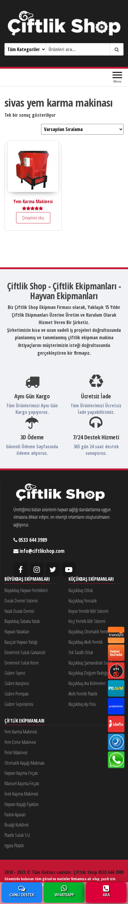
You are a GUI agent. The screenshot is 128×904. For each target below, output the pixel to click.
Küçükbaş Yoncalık (82, 600)
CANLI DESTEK (22, 895)
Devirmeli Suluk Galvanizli (24, 652)
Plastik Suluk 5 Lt (17, 835)
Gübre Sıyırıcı (14, 673)
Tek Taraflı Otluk (80, 652)
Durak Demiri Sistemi (21, 600)
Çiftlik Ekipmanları (24, 721)
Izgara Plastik (14, 845)
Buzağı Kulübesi (16, 824)
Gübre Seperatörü (18, 704)
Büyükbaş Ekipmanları (27, 579)
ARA (106, 895)
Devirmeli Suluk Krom (21, 663)
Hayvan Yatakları (16, 631)
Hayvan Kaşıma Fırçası (21, 773)
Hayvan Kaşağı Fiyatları (21, 804)
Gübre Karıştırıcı (16, 683)
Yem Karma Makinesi (20, 731)
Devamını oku (33, 217)
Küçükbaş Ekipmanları (91, 579)
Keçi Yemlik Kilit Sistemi (86, 621)
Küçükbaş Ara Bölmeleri (86, 683)
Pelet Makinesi (15, 752)
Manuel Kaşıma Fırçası (21, 783)
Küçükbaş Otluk (80, 590)
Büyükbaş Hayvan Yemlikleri (26, 590)
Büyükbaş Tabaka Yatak (22, 621)
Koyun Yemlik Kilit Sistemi (88, 611)
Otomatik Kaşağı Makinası (24, 763)
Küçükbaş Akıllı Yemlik (85, 642)
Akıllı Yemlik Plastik (82, 693)
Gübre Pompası (16, 693)
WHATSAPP (64, 895)
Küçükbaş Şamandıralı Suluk (90, 663)
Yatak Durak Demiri (19, 611)
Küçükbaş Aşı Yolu (82, 704)
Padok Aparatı (15, 814)
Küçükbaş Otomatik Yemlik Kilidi (93, 631)
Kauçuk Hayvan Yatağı (21, 642)
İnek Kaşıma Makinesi (21, 794)
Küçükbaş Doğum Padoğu (88, 673)
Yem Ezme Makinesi (20, 742)
